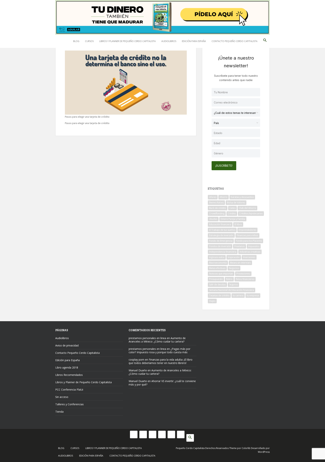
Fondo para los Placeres (249, 240)
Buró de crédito (217, 208)
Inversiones (249, 257)
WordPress (264, 452)
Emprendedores (247, 229)
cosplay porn (136, 359)
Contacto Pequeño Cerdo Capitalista (234, 41)
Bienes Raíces (216, 202)
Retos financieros (245, 279)
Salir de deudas (217, 284)
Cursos (89, 41)
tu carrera (238, 295)
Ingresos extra (216, 257)
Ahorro (223, 197)
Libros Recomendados (69, 375)
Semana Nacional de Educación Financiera (231, 290)
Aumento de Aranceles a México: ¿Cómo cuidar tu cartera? (157, 339)
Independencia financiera (222, 251)
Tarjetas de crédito (219, 295)
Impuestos (253, 246)
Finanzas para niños (247, 235)
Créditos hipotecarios (251, 213)
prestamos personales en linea (147, 338)
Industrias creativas (250, 251)
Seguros (233, 284)
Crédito (232, 213)
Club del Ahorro (247, 208)
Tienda (59, 411)
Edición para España (194, 41)
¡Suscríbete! (223, 165)
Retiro (229, 279)
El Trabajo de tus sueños (222, 229)
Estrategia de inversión (221, 235)
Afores (212, 197)
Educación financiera (220, 224)
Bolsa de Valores (236, 202)
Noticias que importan (221, 273)
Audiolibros (168, 41)
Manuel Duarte (138, 370)
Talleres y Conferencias (69, 404)
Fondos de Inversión (220, 246)
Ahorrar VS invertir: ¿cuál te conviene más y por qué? (162, 382)
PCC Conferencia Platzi (69, 389)
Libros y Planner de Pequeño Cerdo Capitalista (127, 41)
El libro (238, 224)
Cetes (232, 208)
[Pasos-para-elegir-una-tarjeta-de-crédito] (126, 82)
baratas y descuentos (242, 197)
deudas (213, 219)
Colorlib (246, 448)
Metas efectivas (217, 268)
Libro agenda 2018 (66, 367)
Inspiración (234, 257)
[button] (265, 41)
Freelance (239, 246)
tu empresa (253, 295)
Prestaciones (243, 273)
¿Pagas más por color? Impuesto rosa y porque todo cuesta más (159, 350)
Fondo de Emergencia (220, 240)
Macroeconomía (218, 262)
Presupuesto (216, 279)
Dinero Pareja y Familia (233, 219)
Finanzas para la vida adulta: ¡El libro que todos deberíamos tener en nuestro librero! (160, 361)
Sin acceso (61, 397)
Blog (76, 41)
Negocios (234, 268)
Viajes (212, 301)
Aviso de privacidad (67, 345)
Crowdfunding (216, 213)
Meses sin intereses (240, 262)
